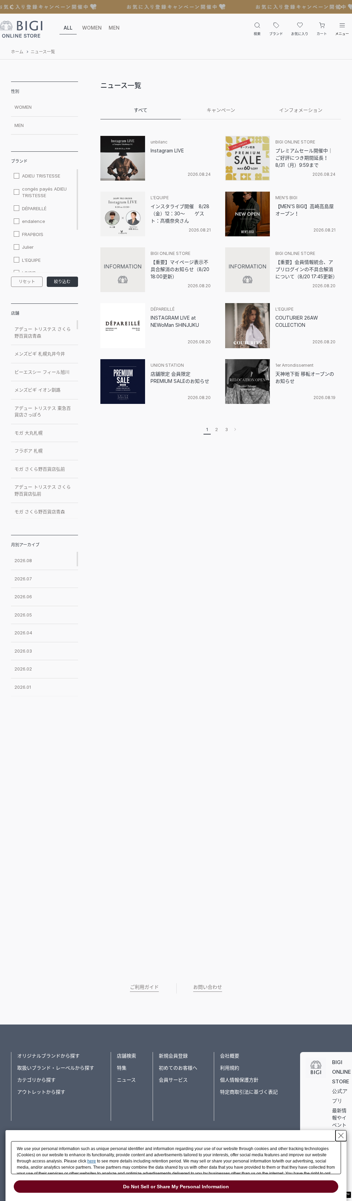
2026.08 (23, 560)
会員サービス (173, 1080)
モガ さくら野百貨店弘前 (39, 469)
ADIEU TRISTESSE (41, 176)
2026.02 (23, 669)
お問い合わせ (207, 987)
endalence (33, 221)
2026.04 (23, 632)
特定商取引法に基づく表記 (249, 1092)
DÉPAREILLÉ (34, 208)
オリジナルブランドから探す (48, 1056)
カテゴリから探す (36, 1080)
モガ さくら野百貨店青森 (39, 511)
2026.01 (22, 687)
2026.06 (23, 596)
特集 (121, 1068)
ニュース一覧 (43, 51)
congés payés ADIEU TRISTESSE (44, 192)
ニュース (126, 1080)
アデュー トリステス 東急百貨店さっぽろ (42, 411)
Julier (28, 247)
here (91, 1161)
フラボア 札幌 (28, 450)
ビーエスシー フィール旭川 (41, 372)
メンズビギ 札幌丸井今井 (39, 353)
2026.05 (23, 615)
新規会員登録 (173, 1056)
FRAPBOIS (32, 234)
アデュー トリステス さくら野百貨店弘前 (42, 490)
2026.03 (23, 651)
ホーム (17, 51)
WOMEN (91, 28)
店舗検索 (126, 1056)
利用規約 (229, 1068)
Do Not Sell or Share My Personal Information (176, 1186)
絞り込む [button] (62, 281)
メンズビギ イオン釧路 (37, 390)
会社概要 (229, 1056)
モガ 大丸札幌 (28, 433)
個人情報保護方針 (239, 1080)
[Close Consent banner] (341, 1135)
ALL (68, 28)
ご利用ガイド (144, 987)
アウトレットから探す (41, 1092)
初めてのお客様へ (178, 1068)
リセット (27, 281)
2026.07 (23, 578)
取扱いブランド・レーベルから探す (55, 1068)
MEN (114, 28)
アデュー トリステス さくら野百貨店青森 (42, 332)
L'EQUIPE (31, 260)
